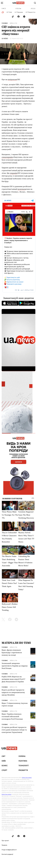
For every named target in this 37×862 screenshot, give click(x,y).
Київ (4, 761)
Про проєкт (5, 841)
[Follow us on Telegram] (24, 17)
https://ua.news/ (27, 777)
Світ (3, 756)
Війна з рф (13, 23)
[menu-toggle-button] (2, 3)
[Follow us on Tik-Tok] (13, 17)
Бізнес (5, 765)
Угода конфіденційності (9, 850)
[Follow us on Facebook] (18, 17)
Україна (21, 756)
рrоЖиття (23, 770)
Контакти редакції (7, 854)
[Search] (35, 3)
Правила (4, 845)
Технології (23, 765)
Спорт (4, 770)
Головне (5, 23)
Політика (22, 761)
